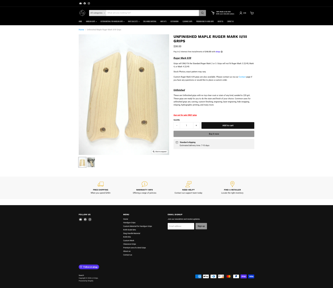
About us (220, 21)
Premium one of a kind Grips (205, 21)
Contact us (230, 21)
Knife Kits (163, 21)
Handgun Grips (90, 21)
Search (81, 275)
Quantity (177, 120)
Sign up (201, 226)
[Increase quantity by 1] (196, 125)
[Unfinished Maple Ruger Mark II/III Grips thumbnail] (82, 162)
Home (80, 21)
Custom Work (174, 21)
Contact (242, 77)
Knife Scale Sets (133, 21)
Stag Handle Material (149, 21)
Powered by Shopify (86, 281)
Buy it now (214, 134)
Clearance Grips (187, 21)
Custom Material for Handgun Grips (111, 21)
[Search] (202, 13)
